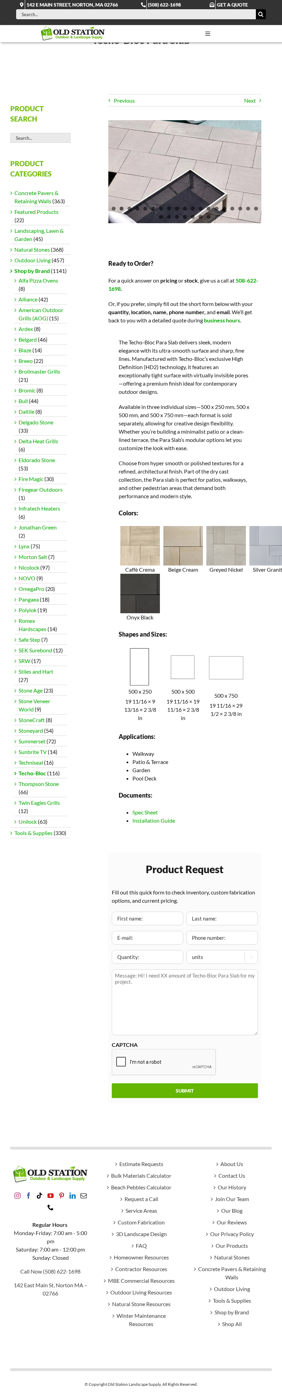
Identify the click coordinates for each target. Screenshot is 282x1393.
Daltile (26, 411)
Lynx (24, 546)
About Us (231, 1164)
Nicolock (29, 567)
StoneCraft (32, 720)
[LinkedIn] (72, 1195)
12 (201, 208)
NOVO (27, 578)
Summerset (32, 741)
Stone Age (31, 690)
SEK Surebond (35, 650)
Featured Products (36, 211)
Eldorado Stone (37, 460)
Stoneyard (31, 730)
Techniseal (31, 762)
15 (224, 208)
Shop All (232, 1324)
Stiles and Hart (36, 671)
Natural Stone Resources (141, 1304)
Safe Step (29, 639)
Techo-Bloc (32, 773)
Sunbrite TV (33, 752)
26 (208, 217)
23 (185, 217)
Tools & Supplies (33, 833)
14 (216, 208)
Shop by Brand (32, 270)
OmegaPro (31, 588)
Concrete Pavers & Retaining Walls (232, 1273)
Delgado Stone (36, 422)
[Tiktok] (39, 1195)
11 (193, 208)
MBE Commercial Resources (141, 1280)
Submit (185, 1091)
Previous (124, 100)
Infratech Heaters (39, 508)
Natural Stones (32, 249)
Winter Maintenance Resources (141, 1319)
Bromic (27, 390)
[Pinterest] (61, 1195)
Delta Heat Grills (38, 441)
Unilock (28, 821)
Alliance (28, 299)
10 (185, 208)
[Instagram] (17, 1195)
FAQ (141, 1245)
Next (250, 100)
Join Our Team (232, 1199)
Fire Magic (31, 479)
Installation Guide (153, 820)
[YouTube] (50, 1195)
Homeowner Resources (141, 1257)
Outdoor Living (32, 260)
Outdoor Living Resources (141, 1292)
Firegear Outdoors (41, 489)
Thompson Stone (39, 783)
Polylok (27, 610)
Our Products (232, 1245)
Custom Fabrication (141, 1222)
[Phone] (50, 1207)
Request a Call (141, 1199)
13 (208, 208)
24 (193, 217)
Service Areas (141, 1210)
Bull (23, 401)
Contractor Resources (141, 1269)
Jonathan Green (38, 527)
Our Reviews (232, 1222)
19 (256, 208)
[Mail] (83, 1195)
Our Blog (231, 1210)
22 (177, 217)
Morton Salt (33, 556)
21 (169, 217)
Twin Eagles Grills (39, 802)
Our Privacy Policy (232, 1234)
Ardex (26, 329)
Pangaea (29, 599)
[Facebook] (28, 1195)
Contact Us (231, 1175)
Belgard (28, 339)
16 (232, 208)
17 (240, 208)
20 (161, 217)
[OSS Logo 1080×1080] (73, 27)
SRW (24, 661)
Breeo (26, 360)
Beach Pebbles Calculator (141, 1187)
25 (201, 217)
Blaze (25, 350)
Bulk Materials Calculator (141, 1175)
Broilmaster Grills (39, 371)
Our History (232, 1187)
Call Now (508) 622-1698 (50, 1271)
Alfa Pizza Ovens (38, 280)
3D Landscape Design (141, 1234)
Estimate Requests (141, 1164)
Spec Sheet (145, 812)
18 (248, 208)
